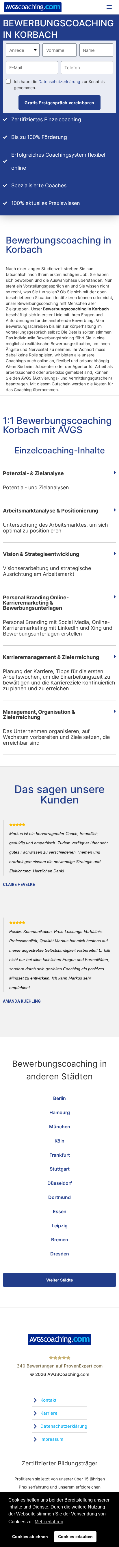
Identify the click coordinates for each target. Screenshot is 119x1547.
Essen (59, 1211)
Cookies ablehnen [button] (30, 1536)
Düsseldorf (59, 1183)
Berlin (59, 1098)
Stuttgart (60, 1169)
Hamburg (59, 1112)
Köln (59, 1141)
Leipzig (60, 1226)
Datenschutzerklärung (59, 81)
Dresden (59, 1254)
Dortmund (59, 1197)
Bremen (59, 1239)
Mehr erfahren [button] (49, 1521)
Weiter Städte (59, 1279)
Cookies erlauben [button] (75, 1536)
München (59, 1126)
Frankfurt (59, 1155)
